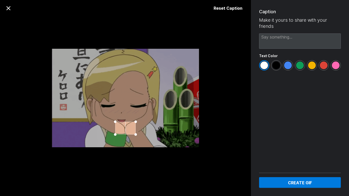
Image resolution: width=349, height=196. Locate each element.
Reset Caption (228, 8)
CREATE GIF (300, 182)
